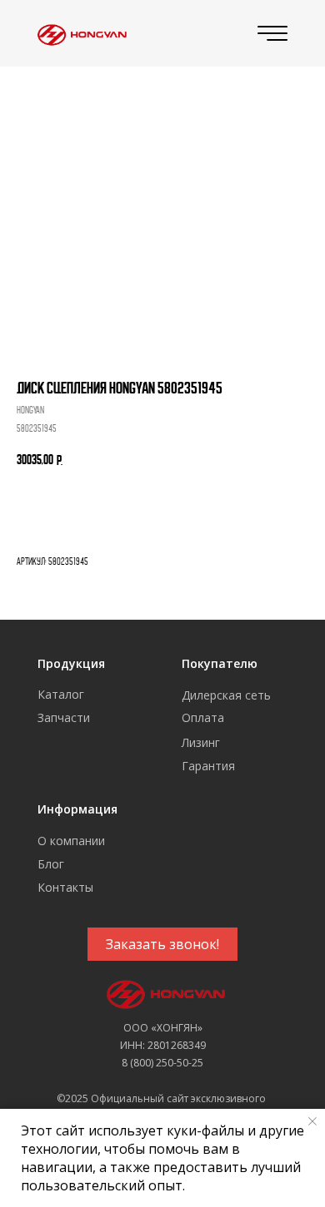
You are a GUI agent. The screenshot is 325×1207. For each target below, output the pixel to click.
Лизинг (201, 742)
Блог (51, 864)
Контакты (65, 887)
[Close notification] (312, 1121)
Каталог (61, 694)
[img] (79, 33)
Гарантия (208, 766)
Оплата (203, 717)
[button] (163, 944)
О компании (71, 840)
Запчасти (64, 717)
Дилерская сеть (226, 695)
